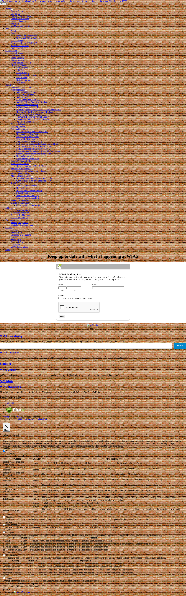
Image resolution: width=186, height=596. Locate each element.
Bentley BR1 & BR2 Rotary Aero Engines (34, 112)
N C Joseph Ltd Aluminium (28, 38)
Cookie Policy (17, 11)
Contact (8, 227)
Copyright (15, 13)
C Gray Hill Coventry (25, 139)
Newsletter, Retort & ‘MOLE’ (24, 43)
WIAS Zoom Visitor (19, 247)
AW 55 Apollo (22, 97)
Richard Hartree (23, 80)
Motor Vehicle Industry (21, 176)
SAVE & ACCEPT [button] (11, 589)
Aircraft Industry (18, 90)
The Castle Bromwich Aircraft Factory (32, 117)
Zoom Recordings (18, 48)
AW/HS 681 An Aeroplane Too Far (31, 102)
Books (13, 33)
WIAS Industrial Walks (21, 63)
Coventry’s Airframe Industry (29, 114)
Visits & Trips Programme (22, 225)
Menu (7, 249)
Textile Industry (17, 183)
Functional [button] (7, 514)
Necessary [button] (7, 448)
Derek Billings (22, 72)
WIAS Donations (9, 352)
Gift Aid (14, 237)
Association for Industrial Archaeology (30, 419)
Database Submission (20, 213)
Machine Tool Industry (21, 168)
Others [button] (5, 575)
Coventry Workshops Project (28, 198)
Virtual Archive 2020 (20, 45)
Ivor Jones (20, 82)
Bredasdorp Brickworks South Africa (32, 131)
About (8, 9)
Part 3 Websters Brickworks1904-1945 (33, 149)
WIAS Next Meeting (11, 336)
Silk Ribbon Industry (25, 193)
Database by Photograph (21, 215)
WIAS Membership (11, 386)
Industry (9, 85)
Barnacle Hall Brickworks (27, 136)
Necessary (10, 451)
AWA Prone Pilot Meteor (27, 104)
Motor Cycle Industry (20, 173)
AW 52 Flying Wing (25, 95)
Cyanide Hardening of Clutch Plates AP (33, 181)
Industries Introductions (21, 87)
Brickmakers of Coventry (27, 134)
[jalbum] (15, 412)
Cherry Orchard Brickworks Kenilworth (33, 154)
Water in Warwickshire (21, 200)
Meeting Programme (19, 222)
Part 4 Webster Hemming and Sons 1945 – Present (38, 151)
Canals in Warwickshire (21, 161)
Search (180, 345)
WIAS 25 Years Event (20, 26)
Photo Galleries (17, 58)
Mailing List (16, 240)
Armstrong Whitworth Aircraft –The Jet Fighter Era (38, 109)
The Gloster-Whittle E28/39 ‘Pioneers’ (33, 119)
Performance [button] (8, 522)
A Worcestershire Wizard (27, 107)
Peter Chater (21, 77)
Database (9, 208)
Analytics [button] (7, 530)
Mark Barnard (22, 68)
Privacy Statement (18, 21)
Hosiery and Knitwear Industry (29, 190)
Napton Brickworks (24, 156)
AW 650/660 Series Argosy (28, 99)
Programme (10, 220)
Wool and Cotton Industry (27, 195)
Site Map (15, 23)
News (7, 28)
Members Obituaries (19, 65)
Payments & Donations (21, 235)
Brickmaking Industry (20, 129)
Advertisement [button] (9, 552)
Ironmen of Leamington (26, 36)
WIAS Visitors (8, 369)
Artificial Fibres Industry (26, 186)
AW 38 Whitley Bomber (26, 92)
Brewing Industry (18, 127)
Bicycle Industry (18, 124)
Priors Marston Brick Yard (27, 158)
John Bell (20, 70)
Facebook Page (17, 242)
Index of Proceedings (20, 18)
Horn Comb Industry (20, 163)
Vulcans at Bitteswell (25, 122)
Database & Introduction (21, 210)
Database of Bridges (19, 217)
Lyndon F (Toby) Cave (26, 75)
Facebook (9, 403)
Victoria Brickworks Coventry (29, 141)
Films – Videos (17, 60)
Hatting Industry (23, 188)
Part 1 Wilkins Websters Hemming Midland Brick (37, 144)
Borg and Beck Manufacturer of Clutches (34, 178)
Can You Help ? (18, 55)
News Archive (17, 40)
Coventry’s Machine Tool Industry (31, 171)
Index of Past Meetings (21, 16)
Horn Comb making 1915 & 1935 (31, 166)
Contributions (11, 50)
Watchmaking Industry (20, 203)
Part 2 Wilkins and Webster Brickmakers (33, 146)
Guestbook (15, 245)
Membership (16, 232)
